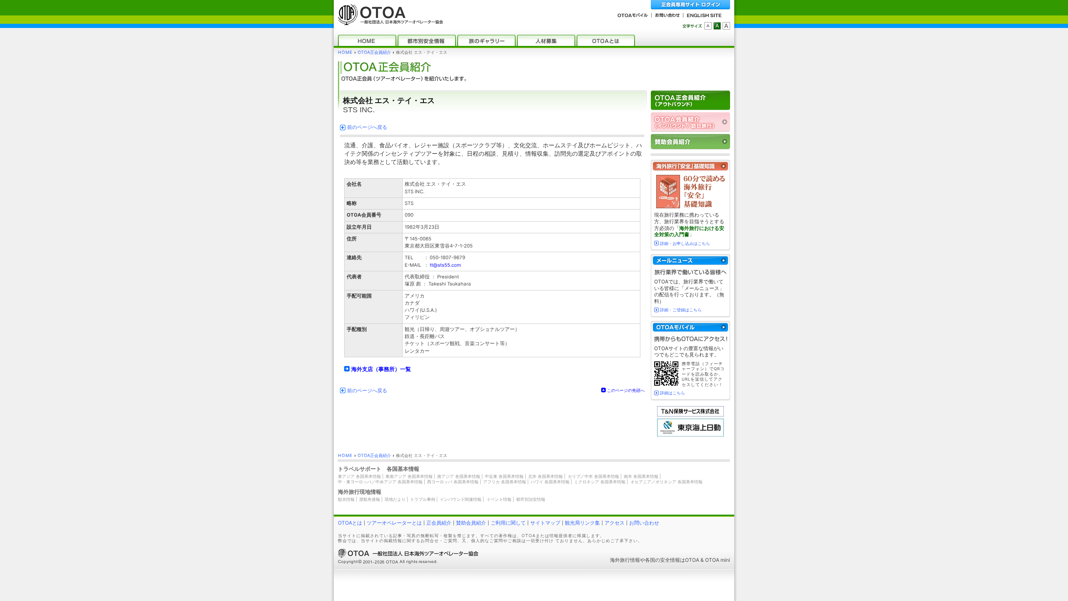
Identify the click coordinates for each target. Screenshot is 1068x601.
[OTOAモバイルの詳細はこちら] (690, 327)
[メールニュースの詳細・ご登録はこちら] (690, 260)
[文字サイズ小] (708, 26)
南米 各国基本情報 (641, 476)
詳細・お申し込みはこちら (685, 243)
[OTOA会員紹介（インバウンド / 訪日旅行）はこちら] (690, 122)
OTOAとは (350, 523)
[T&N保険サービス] (690, 415)
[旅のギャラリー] (486, 40)
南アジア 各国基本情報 (458, 476)
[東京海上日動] (690, 435)
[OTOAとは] (606, 40)
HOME (345, 52)
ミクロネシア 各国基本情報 (599, 481)
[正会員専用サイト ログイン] (690, 5)
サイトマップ (545, 523)
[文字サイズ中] (717, 26)
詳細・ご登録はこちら (681, 309)
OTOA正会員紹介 (374, 52)
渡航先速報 (369, 499)
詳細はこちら (672, 392)
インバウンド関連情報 (460, 499)
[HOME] (367, 40)
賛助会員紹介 (471, 523)
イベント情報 (498, 499)
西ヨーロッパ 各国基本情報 (453, 481)
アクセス (615, 523)
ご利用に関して (508, 523)
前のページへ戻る (367, 127)
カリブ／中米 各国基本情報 (593, 476)
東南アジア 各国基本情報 (409, 476)
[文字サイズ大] (726, 26)
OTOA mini (717, 560)
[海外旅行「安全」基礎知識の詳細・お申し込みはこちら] (690, 166)
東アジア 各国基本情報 (359, 476)
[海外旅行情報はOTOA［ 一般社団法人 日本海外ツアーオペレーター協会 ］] (388, 21)
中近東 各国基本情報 (504, 476)
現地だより (395, 499)
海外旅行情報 (625, 560)
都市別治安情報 (530, 499)
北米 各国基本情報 (545, 476)
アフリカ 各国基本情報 (504, 481)
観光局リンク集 (582, 523)
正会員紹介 (438, 523)
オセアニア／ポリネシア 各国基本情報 (666, 481)
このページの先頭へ (626, 390)
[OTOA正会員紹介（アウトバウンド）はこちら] (690, 100)
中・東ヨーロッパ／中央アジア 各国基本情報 (380, 481)
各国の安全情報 (662, 560)
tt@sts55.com (445, 265)
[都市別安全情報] (427, 40)
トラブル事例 (422, 499)
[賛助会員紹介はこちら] (690, 141)
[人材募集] (546, 40)
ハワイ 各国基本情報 (550, 481)
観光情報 (346, 499)
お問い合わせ (644, 523)
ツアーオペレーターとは (394, 523)
